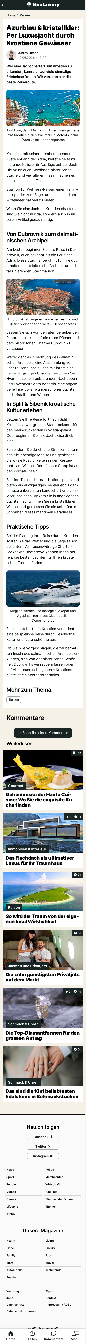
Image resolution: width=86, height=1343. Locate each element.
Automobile (14, 1270)
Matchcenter (54, 1177)
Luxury (50, 1248)
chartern (68, 209)
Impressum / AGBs (58, 1304)
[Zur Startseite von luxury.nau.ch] (43, 4)
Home (10, 15)
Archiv (10, 1214)
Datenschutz (15, 1304)
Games (11, 1199)
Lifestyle (12, 1206)
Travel (49, 1262)
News (10, 1169)
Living (49, 1240)
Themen (51, 1206)
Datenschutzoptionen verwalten (24, 1311)
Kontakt (51, 1298)
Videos (11, 1191)
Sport (10, 1177)
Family (10, 1255)
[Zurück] (2, 5)
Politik (49, 1169)
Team (49, 1291)
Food (48, 1255)
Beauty (11, 1277)
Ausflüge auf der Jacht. (60, 164)
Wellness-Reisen (40, 189)
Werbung (12, 1291)
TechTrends (53, 1270)
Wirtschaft (52, 1184)
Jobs (9, 1298)
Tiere (9, 1262)
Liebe (10, 1248)
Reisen (25, 15)
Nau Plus (51, 1191)
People (11, 1184)
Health (10, 1240)
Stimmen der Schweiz (60, 1199)
